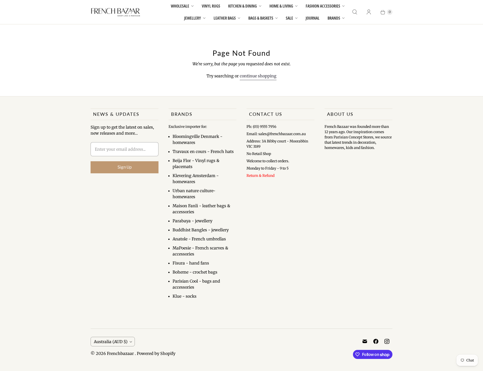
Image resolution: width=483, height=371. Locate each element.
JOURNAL (312, 18)
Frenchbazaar (121, 353)
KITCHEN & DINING (242, 6)
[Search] (355, 12)
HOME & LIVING (281, 6)
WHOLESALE (180, 6)
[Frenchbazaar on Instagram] (386, 341)
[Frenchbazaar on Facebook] (375, 341)
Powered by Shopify (156, 353)
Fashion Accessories (323, 6)
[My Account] (369, 12)
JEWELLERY (192, 18)
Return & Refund (260, 175)
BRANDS (334, 18)
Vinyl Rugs (211, 6)
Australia (111, 341)
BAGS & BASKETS (260, 18)
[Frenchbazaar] (116, 12)
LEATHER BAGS (225, 18)
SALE (289, 18)
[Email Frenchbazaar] (364, 341)
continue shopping (258, 75)
